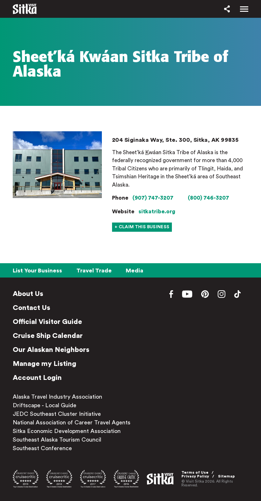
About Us (28, 293)
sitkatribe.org (156, 211)
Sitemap (226, 476)
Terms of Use (194, 472)
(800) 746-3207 (208, 198)
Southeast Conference (42, 448)
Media (134, 270)
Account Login (37, 377)
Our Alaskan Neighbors (51, 349)
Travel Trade (94, 270)
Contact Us (31, 307)
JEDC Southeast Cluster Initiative (57, 414)
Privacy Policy (195, 476)
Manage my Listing (44, 363)
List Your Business (37, 270)
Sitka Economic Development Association (67, 431)
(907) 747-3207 (152, 198)
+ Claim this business (142, 227)
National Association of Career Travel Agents (71, 422)
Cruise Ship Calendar (48, 335)
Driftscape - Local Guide (44, 405)
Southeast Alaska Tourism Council (57, 440)
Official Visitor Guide (47, 321)
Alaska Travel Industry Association (57, 397)
